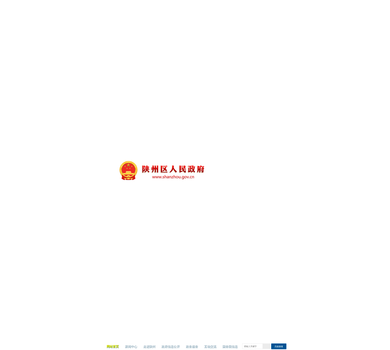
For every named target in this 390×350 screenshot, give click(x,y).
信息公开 (120, 219)
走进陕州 (149, 42)
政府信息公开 (170, 42)
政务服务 (192, 42)
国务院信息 (230, 42)
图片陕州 (222, 269)
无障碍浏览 (263, 49)
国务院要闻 (273, 83)
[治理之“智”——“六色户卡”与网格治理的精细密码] (155, 228)
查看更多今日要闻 (276, 137)
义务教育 (208, 241)
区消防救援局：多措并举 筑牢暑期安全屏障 (265, 290)
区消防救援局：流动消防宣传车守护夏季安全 (265, 311)
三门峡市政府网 (246, 49)
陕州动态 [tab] (236, 83)
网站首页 (113, 42)
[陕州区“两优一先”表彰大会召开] (155, 287)
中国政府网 (212, 49)
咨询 (148, 334)
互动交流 (210, 42)
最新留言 (154, 324)
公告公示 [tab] (255, 83)
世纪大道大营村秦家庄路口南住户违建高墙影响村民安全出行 (175, 339)
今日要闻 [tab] (218, 83)
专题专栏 (120, 256)
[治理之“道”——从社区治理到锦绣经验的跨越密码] (155, 168)
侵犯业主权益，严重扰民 (158, 343)
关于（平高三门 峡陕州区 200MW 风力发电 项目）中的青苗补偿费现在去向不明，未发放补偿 (176, 329)
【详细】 (204, 72)
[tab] (273, 83)
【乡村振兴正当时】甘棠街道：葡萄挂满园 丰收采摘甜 (231, 311)
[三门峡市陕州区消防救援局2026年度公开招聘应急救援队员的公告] (155, 109)
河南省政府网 (228, 49)
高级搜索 (279, 42)
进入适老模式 (278, 49)
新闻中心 (131, 42)
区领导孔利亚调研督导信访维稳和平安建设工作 (195, 62)
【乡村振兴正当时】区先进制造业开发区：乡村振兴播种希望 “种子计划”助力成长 (231, 290)
